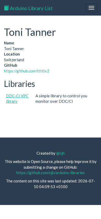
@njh (60, 153)
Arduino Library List (31, 8)
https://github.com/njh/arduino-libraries (50, 172)
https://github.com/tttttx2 (26, 71)
